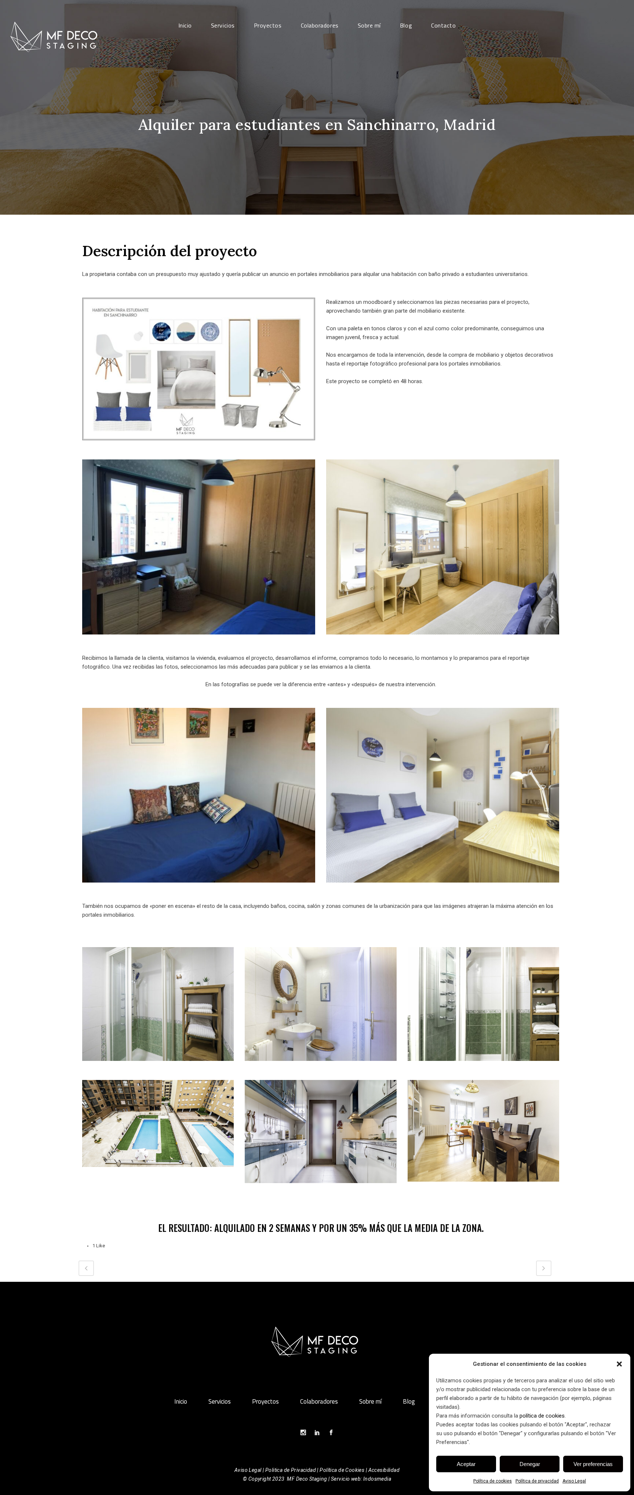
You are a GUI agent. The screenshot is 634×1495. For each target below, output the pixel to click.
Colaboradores (319, 1401)
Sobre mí (370, 1401)
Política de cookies (492, 1481)
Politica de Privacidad (290, 1470)
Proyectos (265, 1401)
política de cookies (542, 1415)
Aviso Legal (574, 1481)
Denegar (530, 1464)
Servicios (219, 1401)
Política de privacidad (537, 1481)
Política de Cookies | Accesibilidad (360, 1470)
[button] (619, 1364)
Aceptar (466, 1464)
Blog (409, 1401)
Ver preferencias (593, 1464)
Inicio (180, 1401)
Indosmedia (377, 1479)
